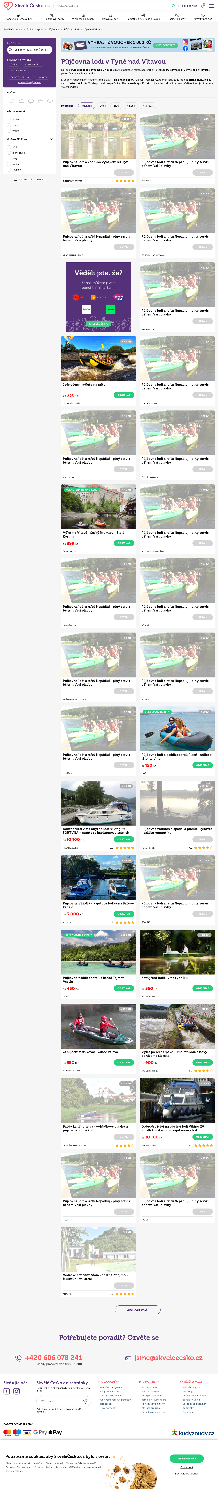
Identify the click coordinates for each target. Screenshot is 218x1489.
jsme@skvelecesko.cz (168, 1358)
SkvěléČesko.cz (12, 29)
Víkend (131, 105)
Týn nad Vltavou (93, 29)
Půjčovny (53, 29)
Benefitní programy (111, 1387)
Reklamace (106, 1404)
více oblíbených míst (29, 82)
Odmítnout (187, 1467)
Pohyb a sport (110, 19)
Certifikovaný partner (153, 1412)
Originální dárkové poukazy (115, 1399)
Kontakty (188, 1391)
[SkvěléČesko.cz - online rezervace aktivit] (26, 6)
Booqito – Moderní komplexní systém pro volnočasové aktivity (154, 1399)
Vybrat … (148, 105)
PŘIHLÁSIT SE (189, 6)
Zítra (116, 105)
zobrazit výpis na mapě (32, 179)
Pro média (188, 1412)
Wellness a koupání (83, 19)
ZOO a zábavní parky (52, 19)
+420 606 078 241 (53, 1358)
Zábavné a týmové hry (19, 19)
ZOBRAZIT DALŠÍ (137, 1309)
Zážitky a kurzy (176, 19)
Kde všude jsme (191, 1387)
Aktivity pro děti (202, 19)
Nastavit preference (187, 1473)
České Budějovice (20, 77)
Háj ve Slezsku (18, 70)
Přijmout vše (186, 1458)
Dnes (103, 105)
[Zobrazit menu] (212, 6)
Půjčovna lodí (71, 29)
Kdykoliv (86, 105)
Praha (14, 64)
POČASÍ (11, 92)
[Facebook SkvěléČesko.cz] (6, 1391)
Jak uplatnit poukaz (111, 1395)
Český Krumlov (33, 64)
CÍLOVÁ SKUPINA (17, 139)
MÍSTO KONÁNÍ (16, 111)
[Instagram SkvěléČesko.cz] (16, 1391)
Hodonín (42, 77)
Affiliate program (151, 1408)
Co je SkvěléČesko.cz (112, 1391)
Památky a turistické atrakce (143, 19)
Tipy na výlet (107, 1408)
